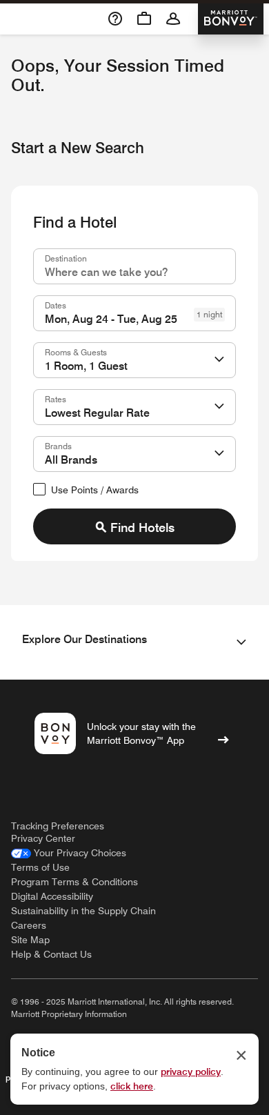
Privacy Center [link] (43, 838)
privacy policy (191, 1071)
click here (131, 1086)
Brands (58, 446)
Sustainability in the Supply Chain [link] (83, 910)
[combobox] (134, 266)
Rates (55, 399)
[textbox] (134, 266)
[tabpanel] (134, 396)
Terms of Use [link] (40, 867)
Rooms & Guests (76, 352)
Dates (55, 305)
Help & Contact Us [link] (51, 954)
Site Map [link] (30, 939)
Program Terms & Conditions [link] (74, 881)
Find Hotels (142, 527)
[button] (219, 360)
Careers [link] (28, 925)
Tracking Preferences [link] (57, 825)
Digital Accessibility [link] (52, 896)
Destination (66, 258)
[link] (68, 853)
